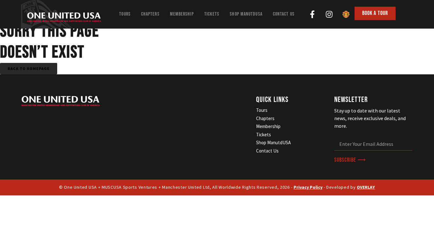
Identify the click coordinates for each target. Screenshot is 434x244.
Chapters (150, 14)
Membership (182, 14)
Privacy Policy (308, 187)
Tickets (212, 14)
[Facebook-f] (312, 14)
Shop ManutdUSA (246, 14)
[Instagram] (329, 14)
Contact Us (284, 14)
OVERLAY (366, 187)
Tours (125, 14)
